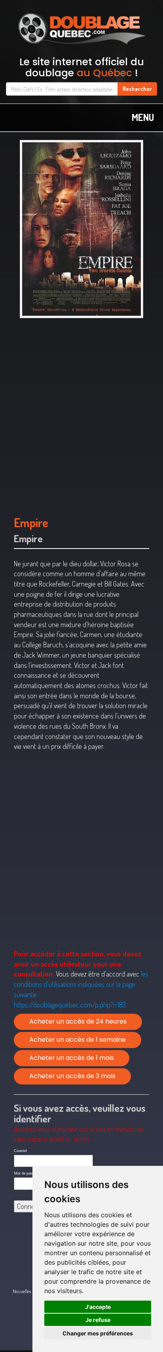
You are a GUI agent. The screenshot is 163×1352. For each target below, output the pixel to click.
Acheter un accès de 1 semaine (77, 1039)
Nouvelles (22, 1291)
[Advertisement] (81, 413)
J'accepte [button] (98, 1306)
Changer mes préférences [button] (98, 1333)
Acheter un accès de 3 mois (72, 1075)
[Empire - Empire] (81, 229)
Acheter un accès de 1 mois (71, 1057)
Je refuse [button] (97, 1319)
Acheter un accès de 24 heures (78, 1021)
